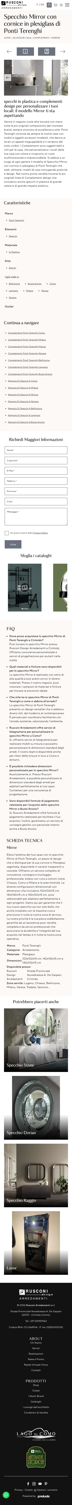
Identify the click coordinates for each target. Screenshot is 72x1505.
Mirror (55, 38)
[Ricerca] (61, 5)
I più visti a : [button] (12, 277)
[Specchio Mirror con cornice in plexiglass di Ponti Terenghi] (36, 78)
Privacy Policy (40, 533)
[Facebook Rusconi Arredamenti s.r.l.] (27, 1483)
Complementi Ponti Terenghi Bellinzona (29, 360)
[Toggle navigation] (67, 5)
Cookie (29, 1489)
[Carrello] (55, 4)
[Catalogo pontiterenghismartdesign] (24, 587)
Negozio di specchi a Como (22, 381)
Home (7, 38)
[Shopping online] (49, 5)
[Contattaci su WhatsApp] (6, 1494)
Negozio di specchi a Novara (23, 401)
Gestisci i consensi (47, 1489)
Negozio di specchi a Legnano (24, 415)
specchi (13, 236)
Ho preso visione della (29, 533)
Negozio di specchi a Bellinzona (25, 408)
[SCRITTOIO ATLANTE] (62, 51)
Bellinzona (14, 283)
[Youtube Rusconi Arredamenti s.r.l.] (39, 1483)
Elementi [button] (11, 229)
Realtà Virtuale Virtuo (36, 1364)
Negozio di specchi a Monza (23, 394)
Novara (12, 297)
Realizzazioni (36, 1353)
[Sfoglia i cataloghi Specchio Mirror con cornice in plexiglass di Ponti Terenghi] (46, 51)
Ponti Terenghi (16, 220)
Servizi (36, 1348)
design (12, 268)
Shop (36, 1385)
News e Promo (36, 1359)
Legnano (13, 290)
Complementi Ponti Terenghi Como (26, 333)
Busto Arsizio (34, 283)
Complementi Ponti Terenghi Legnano (28, 367)
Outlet (36, 1390)
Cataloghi (35, 1401)
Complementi (41, 38)
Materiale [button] (11, 245)
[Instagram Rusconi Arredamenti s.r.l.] (33, 1483)
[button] (7, 77)
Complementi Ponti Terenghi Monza (27, 346)
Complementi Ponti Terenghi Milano (27, 339)
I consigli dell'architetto (36, 1407)
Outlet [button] (9, 306)
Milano (29, 290)
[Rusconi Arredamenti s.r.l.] (18, 5)
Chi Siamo (36, 1342)
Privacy (19, 1489)
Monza (44, 290)
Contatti (36, 1370)
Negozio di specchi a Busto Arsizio (26, 422)
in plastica (14, 252)
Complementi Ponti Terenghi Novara (27, 353)
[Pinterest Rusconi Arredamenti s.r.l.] (45, 1483)
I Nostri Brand (36, 1396)
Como (53, 283)
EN (42, 4)
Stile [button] (8, 261)
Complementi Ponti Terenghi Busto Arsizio (30, 374)
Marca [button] (9, 213)
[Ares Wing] (9, 51)
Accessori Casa (22, 38)
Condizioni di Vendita (36, 1412)
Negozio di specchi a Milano (23, 388)
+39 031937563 (38, 1321)
